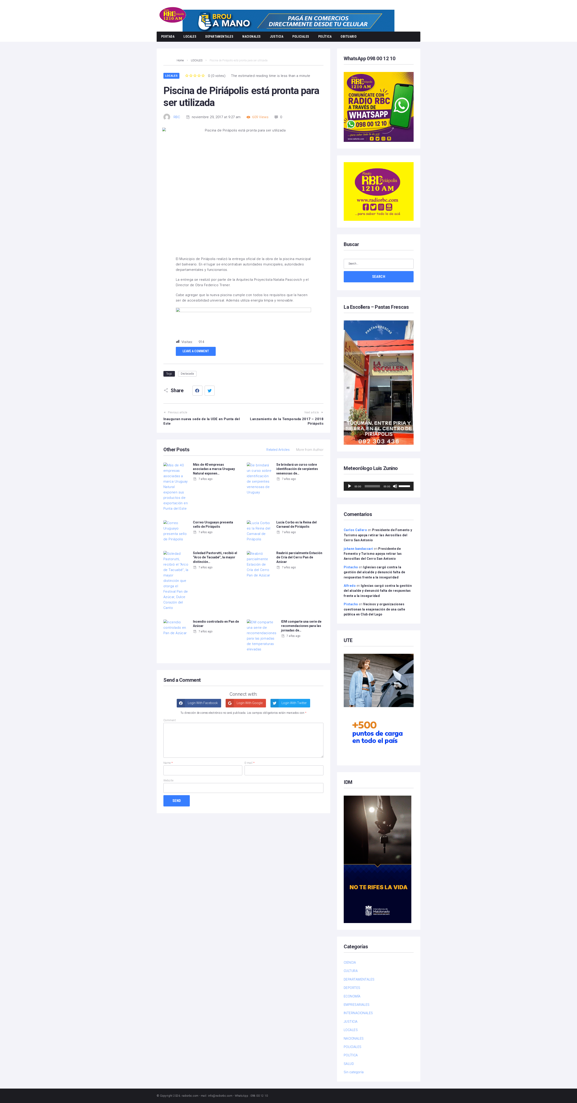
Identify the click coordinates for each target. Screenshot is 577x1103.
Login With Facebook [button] (202, 703)
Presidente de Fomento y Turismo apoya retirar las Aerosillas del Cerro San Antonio (378, 535)
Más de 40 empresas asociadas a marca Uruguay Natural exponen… (214, 469)
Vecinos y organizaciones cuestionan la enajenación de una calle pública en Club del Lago (374, 609)
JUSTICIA (277, 36)
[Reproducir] (349, 486)
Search (378, 276)
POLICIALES (300, 36)
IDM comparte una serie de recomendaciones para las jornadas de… (301, 626)
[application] (379, 486)
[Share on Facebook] (197, 391)
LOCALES (189, 36)
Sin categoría (354, 1072)
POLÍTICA (325, 36)
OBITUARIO (349, 36)
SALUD (349, 1064)
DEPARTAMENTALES (219, 36)
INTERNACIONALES (358, 1013)
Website (168, 780)
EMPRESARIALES (357, 1004)
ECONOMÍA (352, 996)
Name (168, 763)
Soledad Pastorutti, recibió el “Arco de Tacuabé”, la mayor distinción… (215, 557)
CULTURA (351, 971)
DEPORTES (352, 988)
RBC (177, 117)
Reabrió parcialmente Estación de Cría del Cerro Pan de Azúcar (299, 557)
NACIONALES (251, 36)
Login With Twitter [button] (294, 703)
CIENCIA (350, 962)
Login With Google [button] (249, 703)
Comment (169, 720)
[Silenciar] (395, 486)
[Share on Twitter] (210, 391)
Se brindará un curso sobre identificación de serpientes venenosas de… (297, 469)
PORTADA (167, 36)
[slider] (405, 486)
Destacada (187, 373)
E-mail (250, 763)
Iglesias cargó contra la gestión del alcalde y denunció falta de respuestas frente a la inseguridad (374, 572)
